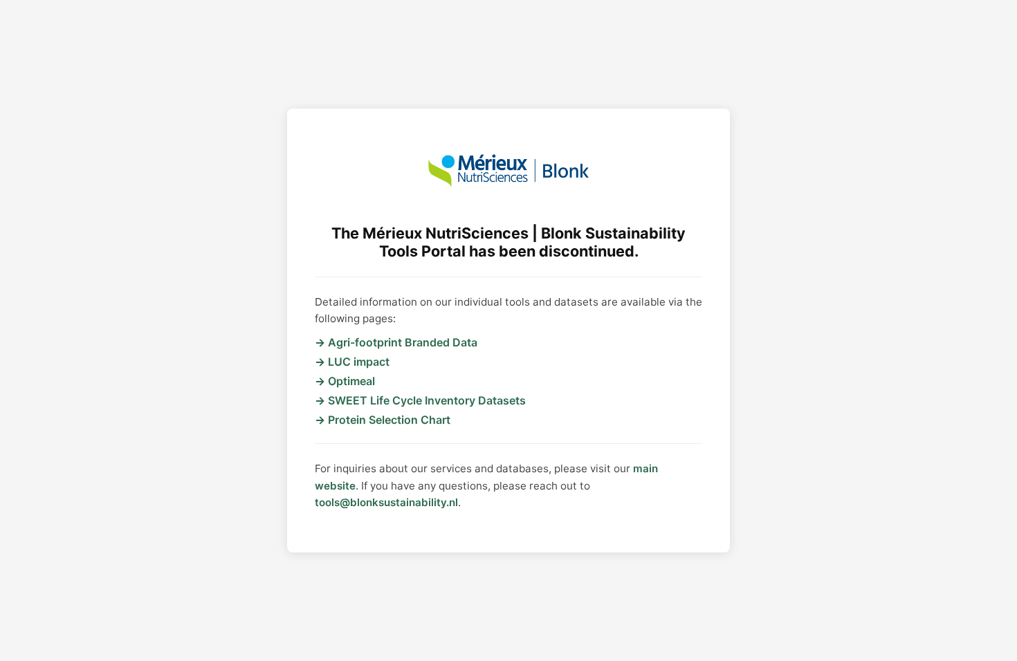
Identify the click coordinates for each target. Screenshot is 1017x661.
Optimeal (351, 381)
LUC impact (359, 362)
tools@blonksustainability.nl (386, 502)
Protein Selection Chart (389, 420)
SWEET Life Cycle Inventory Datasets (427, 400)
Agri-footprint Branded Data (402, 342)
